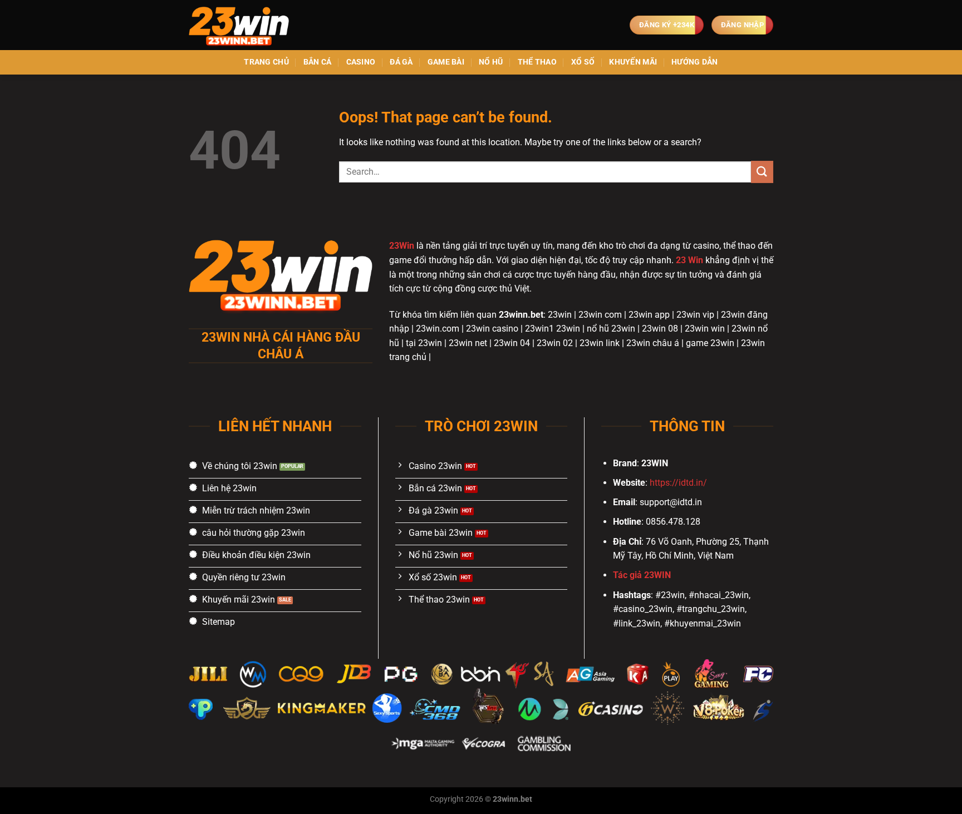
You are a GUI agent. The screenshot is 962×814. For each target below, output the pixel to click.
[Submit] (762, 171)
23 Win (689, 260)
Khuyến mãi (633, 62)
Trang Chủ (266, 62)
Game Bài (446, 62)
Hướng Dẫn (694, 62)
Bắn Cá (317, 62)
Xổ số (583, 62)
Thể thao (537, 62)
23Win (401, 245)
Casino (361, 62)
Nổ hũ (491, 62)
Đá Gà (401, 62)
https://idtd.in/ (678, 482)
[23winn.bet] (244, 25)
